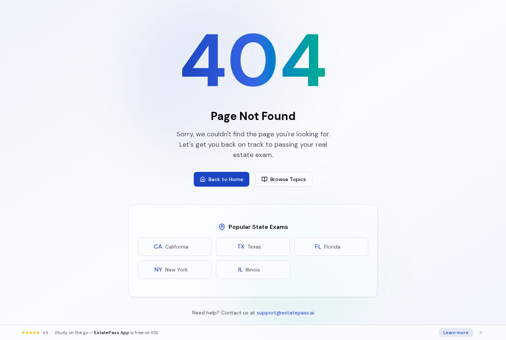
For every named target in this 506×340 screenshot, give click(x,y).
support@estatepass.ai (285, 312)
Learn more (456, 333)
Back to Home (226, 179)
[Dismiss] (480, 332)
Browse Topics (288, 179)
